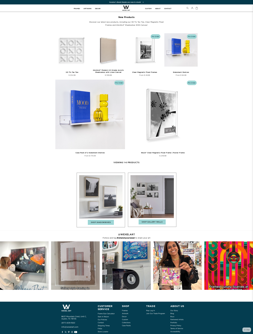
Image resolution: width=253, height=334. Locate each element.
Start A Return (103, 317)
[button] (187, 8)
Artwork (125, 313)
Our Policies (102, 320)
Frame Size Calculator (106, 314)
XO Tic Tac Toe (72, 72)
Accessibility (175, 332)
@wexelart (126, 234)
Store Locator (103, 332)
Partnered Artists (177, 319)
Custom (125, 319)
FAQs (100, 329)
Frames (125, 311)
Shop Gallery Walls (152, 222)
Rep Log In (150, 311)
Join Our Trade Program (155, 313)
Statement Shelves (181, 72)
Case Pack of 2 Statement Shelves (90, 153)
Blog (172, 313)
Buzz (172, 317)
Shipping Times (104, 326)
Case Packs (126, 326)
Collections (126, 323)
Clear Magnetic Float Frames (144, 72)
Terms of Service (176, 328)
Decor (124, 317)
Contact (101, 323)
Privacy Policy (175, 326)
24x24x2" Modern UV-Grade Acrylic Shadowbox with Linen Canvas (108, 71)
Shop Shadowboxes (101, 222)
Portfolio (173, 323)
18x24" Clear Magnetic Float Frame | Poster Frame (163, 153)
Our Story (174, 311)
